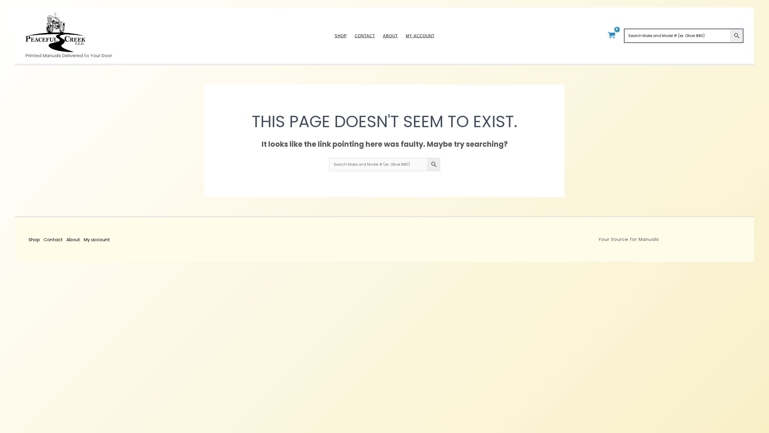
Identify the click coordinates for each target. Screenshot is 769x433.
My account (97, 239)
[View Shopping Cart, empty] (611, 35)
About (73, 239)
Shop (34, 239)
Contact (53, 239)
